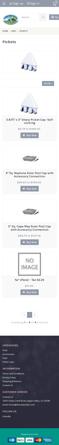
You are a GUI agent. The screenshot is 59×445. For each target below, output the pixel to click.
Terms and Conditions (13, 373)
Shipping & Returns (11, 381)
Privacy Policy (9, 377)
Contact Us (7, 385)
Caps (5, 357)
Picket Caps (8, 361)
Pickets (24, 31)
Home (5, 31)
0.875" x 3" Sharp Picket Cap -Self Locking (29, 121)
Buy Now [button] (31, 135)
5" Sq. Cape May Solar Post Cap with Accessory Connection (29, 228)
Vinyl (13, 31)
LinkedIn (6, 416)
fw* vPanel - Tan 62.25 (29, 280)
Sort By (47, 83)
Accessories (8, 354)
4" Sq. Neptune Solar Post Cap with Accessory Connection (30, 175)
